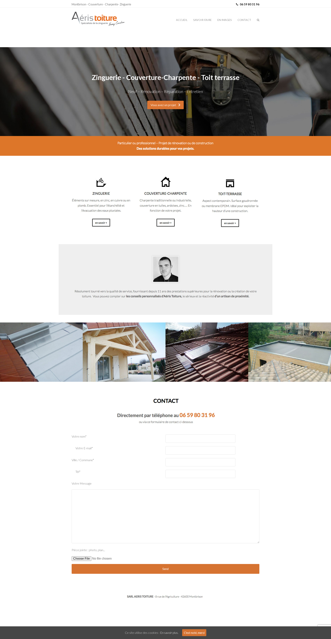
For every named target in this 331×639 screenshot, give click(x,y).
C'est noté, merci (194, 632)
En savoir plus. (169, 632)
